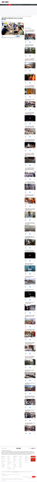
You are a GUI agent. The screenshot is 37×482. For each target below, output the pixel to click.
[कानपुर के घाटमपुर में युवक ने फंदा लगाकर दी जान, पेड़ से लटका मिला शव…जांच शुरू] (30, 56)
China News (20, 465)
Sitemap (18, 479)
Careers (10, 478)
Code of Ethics (21, 479)
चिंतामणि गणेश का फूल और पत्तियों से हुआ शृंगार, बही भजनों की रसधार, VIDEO (29, 196)
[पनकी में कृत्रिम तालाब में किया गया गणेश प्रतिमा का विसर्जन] (30, 393)
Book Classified (3, 475)
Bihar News (3, 463)
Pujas (8, 464)
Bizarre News (26, 460)
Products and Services (10, 479)
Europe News (20, 467)
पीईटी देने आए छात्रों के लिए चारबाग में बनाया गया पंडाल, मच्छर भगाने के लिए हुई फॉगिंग (30, 223)
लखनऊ (12, 4)
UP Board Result (26, 457)
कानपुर (19, 4)
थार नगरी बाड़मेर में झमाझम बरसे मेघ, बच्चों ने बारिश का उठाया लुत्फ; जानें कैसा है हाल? (29, 357)
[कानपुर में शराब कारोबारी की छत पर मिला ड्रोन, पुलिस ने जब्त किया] (30, 273)
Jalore (26, 163)
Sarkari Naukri (20, 461)
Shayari (14, 462)
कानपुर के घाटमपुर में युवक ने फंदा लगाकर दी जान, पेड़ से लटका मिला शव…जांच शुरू (29, 45)
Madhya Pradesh (27, 40)
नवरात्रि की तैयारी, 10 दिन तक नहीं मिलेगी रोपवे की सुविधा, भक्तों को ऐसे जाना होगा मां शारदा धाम (30, 86)
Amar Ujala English (4, 474)
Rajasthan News (3, 464)
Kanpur (26, 54)
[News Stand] (7, 448)
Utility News (26, 459)
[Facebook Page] (31, 448)
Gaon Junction (14, 474)
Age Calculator (8, 467)
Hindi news (9, 471)
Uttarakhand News (3, 460)
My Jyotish (8, 474)
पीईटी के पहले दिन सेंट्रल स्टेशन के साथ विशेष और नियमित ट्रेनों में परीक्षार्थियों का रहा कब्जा (30, 397)
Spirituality (8, 459)
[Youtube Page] (33, 448)
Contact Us (19, 478)
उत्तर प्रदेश (6, 4)
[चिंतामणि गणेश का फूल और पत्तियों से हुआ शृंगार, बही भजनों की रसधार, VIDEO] (30, 206)
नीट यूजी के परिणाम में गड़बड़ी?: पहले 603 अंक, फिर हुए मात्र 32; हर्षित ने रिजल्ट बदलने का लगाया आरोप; (20, 454)
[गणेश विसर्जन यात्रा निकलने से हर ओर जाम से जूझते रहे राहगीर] (30, 312)
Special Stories (26, 462)
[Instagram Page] (34, 448)
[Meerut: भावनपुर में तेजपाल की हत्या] (30, 82)
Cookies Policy (16, 478)
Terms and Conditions (4, 479)
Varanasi (26, 204)
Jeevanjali (11, 474)
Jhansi (26, 190)
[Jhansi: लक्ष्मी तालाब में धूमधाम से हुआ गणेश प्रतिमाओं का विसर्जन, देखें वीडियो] (30, 192)
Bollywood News (15, 457)
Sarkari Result (20, 462)
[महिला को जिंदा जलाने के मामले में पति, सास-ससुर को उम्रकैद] (30, 420)
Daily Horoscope (9, 461)
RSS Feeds (14, 479)
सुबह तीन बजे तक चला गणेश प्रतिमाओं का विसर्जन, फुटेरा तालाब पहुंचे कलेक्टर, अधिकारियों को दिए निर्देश (30, 140)
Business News (20, 464)
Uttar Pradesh (9, 16)
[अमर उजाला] (5, 2)
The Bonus (18, 474)
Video (5, 16)
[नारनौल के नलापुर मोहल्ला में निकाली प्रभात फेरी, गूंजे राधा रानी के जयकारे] (30, 136)
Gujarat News (3, 467)
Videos (14, 461)
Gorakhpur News (14, 16)
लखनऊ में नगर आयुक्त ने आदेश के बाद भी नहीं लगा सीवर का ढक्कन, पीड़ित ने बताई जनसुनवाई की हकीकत (30, 343)
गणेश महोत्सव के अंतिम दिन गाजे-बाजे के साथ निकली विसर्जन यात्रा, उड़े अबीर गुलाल (30, 316)
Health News (8, 457)
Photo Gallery (14, 460)
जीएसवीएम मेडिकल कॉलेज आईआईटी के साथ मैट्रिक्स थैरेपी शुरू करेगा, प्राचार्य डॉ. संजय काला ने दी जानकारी (30, 209)
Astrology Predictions (9, 462)
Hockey (14, 467)
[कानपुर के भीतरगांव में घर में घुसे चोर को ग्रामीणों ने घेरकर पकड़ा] (30, 109)
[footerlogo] (18, 448)
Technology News (21, 457)
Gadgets (20, 460)
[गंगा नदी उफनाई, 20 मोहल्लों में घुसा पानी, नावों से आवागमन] (30, 286)
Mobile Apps (20, 459)
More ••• (22, 4)
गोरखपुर (9, 4)
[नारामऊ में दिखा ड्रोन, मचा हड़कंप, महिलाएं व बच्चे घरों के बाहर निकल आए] (30, 260)
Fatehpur (26, 418)
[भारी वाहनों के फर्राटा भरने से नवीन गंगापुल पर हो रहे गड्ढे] (30, 299)
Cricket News (14, 465)
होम (3, 4)
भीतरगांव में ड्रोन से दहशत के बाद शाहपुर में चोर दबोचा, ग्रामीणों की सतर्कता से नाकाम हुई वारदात (29, 113)
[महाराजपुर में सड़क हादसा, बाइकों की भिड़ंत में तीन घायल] (30, 380)
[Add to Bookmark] (21, 36)
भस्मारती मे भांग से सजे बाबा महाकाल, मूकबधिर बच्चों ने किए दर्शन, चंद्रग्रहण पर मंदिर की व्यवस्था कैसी (29, 169)
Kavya (25, 461)
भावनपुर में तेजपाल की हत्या (29, 73)
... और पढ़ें (23, 37)
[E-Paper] (33, 458)
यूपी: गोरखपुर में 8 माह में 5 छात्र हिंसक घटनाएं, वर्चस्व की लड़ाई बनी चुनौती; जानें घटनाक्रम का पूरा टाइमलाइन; (21, 452)
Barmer (26, 365)
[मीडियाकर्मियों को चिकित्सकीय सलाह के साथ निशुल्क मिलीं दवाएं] (16, 36)
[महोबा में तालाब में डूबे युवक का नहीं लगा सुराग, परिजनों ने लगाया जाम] (30, 433)
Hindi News (3, 16)
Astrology (8, 460)
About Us (3, 478)
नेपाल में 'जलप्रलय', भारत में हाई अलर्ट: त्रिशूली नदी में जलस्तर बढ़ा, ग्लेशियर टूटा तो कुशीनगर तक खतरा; (12, 451)
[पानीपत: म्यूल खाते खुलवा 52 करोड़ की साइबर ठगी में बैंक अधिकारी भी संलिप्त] (30, 339)
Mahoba (26, 431)
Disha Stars (7, 475)
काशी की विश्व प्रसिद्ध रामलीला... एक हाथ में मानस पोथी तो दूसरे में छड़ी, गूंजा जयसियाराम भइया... (30, 237)
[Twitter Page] (32, 448)
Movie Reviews (14, 459)
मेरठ (17, 4)
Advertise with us (6, 478)
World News (20, 466)
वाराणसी (15, 4)
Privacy (12, 478)
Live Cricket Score (15, 466)
